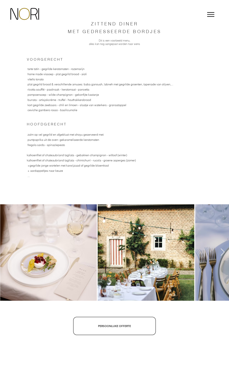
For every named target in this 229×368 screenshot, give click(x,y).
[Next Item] (222, 252)
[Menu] (210, 14)
